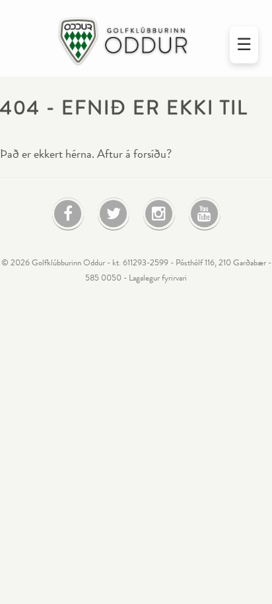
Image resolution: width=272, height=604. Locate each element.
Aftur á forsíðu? (134, 153)
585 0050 (103, 278)
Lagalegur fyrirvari (158, 278)
